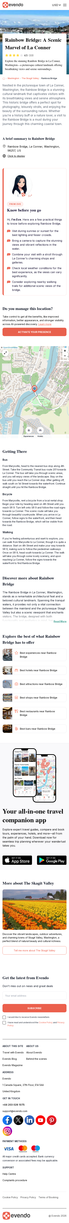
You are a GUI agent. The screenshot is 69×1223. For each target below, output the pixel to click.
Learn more (44, 324)
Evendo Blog (10, 1058)
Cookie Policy (46, 1022)
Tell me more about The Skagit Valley (34, 950)
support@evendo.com (15, 1111)
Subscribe (34, 1008)
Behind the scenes (36, 1058)
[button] (34, 389)
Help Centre (9, 1173)
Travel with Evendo (13, 1052)
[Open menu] (64, 5)
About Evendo (34, 1052)
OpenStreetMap (10, 347)
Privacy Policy (28, 1197)
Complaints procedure (15, 1180)
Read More (60, 621)
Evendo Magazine (13, 1065)
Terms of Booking (48, 1197)
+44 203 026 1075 (14, 1104)
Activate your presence (34, 332)
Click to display (16, 156)
